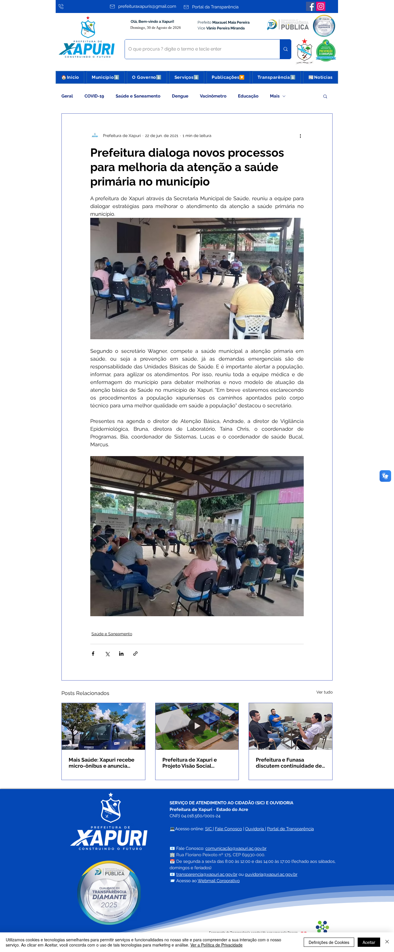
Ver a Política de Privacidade (216, 945)
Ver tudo (324, 692)
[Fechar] (387, 942)
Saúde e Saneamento (138, 96)
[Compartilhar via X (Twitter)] (107, 653)
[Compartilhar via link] (135, 653)
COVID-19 (94, 96)
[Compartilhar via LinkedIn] (121, 653)
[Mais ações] (300, 135)
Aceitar (369, 942)
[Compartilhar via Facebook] (93, 653)
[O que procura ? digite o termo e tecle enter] (285, 49)
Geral (67, 96)
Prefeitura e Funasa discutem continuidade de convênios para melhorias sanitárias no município (289, 763)
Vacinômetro (213, 96)
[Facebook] (310, 6)
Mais (274, 96)
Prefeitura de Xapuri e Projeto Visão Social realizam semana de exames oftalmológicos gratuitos (191, 763)
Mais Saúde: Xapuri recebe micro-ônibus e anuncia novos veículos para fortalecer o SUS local (101, 763)
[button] (106, 77)
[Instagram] (320, 6)
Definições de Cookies (329, 942)
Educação (248, 96)
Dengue (180, 96)
